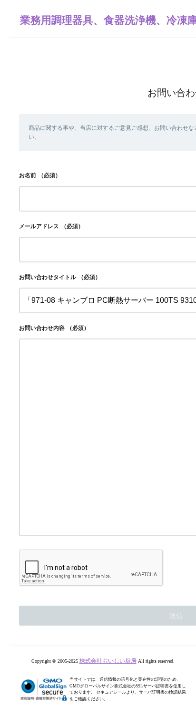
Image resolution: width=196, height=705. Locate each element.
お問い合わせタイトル (47, 277)
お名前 (27, 175)
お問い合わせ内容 (42, 328)
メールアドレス (39, 226)
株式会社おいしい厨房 (108, 660)
